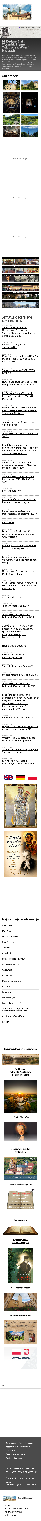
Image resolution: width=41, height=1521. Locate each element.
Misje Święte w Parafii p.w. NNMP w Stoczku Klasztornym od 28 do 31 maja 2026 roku (20, 359)
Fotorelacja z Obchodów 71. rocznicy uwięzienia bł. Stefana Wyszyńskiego (18, 534)
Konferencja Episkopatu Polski (17, 718)
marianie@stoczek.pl (19, 1458)
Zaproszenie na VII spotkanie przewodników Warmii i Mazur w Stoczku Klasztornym (19, 465)
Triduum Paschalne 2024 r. (15, 606)
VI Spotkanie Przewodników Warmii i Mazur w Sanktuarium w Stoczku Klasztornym (20, 586)
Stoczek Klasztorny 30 (20, 1447)
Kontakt (8, 1506)
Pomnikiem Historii (20, 1075)
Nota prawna (10, 1515)
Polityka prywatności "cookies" (18, 1509)
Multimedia (8, 522)
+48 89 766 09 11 (20, 1455)
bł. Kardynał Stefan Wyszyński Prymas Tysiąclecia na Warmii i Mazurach (17, 396)
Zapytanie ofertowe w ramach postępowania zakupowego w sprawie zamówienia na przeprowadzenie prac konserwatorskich (17, 632)
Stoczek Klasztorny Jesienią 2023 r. (20, 675)
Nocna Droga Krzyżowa (14, 646)
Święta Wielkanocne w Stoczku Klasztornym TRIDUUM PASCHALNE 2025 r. (20, 479)
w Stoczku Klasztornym (20, 1072)
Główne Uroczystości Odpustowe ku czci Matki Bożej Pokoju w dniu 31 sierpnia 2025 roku (19, 411)
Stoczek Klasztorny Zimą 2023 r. (18, 666)
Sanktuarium (20, 1069)
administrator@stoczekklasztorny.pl (20, 1485)
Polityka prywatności (14, 1512)
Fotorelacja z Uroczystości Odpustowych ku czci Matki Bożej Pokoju (19, 560)
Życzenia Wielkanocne (13, 597)
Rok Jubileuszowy (11, 491)
